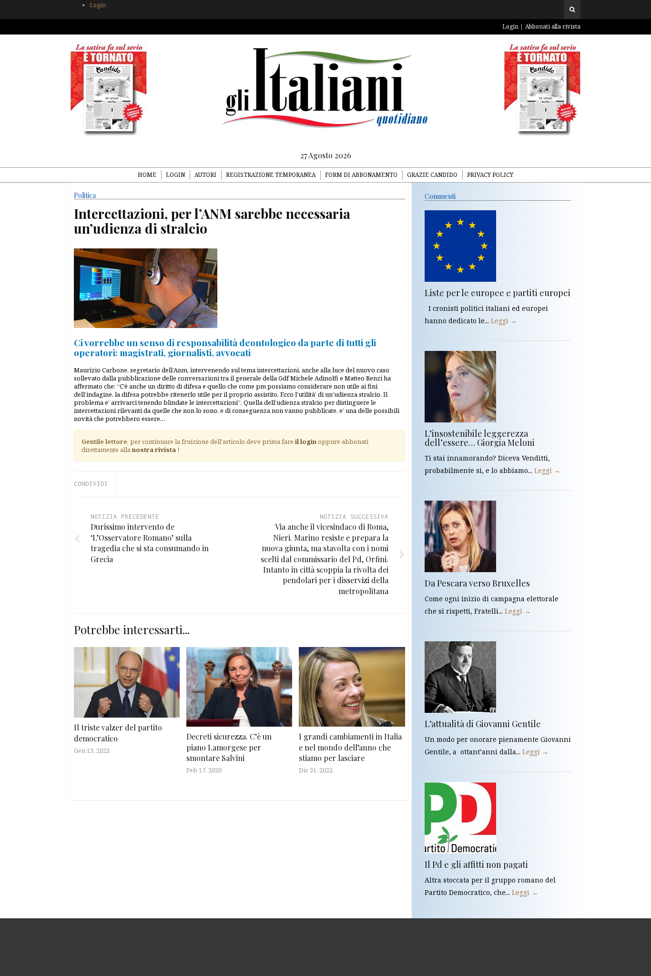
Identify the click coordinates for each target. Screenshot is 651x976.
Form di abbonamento (361, 175)
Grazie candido (432, 175)
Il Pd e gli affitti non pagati (476, 864)
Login (98, 5)
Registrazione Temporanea (270, 175)
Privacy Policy (490, 175)
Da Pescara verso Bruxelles (477, 583)
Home (147, 175)
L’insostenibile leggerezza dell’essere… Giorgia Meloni (480, 438)
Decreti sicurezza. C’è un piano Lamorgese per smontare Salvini (229, 747)
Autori (205, 175)
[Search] (572, 9)
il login (305, 441)
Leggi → (504, 320)
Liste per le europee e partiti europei (497, 292)
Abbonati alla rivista (552, 26)
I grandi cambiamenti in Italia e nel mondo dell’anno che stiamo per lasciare (350, 747)
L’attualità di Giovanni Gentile (483, 723)
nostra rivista (154, 449)
